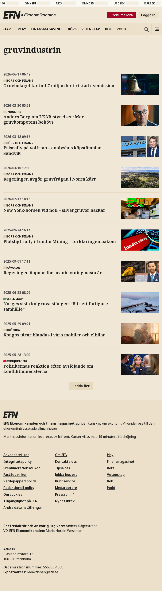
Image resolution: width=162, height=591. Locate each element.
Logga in (148, 15)
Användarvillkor (16, 454)
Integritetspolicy (17, 461)
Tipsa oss (62, 468)
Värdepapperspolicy (19, 481)
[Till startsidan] (29, 15)
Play (110, 454)
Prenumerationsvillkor (21, 468)
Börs (110, 468)
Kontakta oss (66, 461)
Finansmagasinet (121, 461)
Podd (111, 487)
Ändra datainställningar (22, 507)
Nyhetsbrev (65, 501)
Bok (110, 481)
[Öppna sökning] (146, 29)
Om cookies (12, 494)
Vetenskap (116, 474)
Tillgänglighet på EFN (20, 501)
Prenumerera (122, 15)
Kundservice (65, 481)
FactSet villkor (15, 474)
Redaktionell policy (18, 487)
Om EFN (61, 454)
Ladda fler (81, 385)
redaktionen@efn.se (42, 572)
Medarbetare (66, 487)
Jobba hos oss (66, 474)
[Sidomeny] (156, 29)
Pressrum (62, 494)
